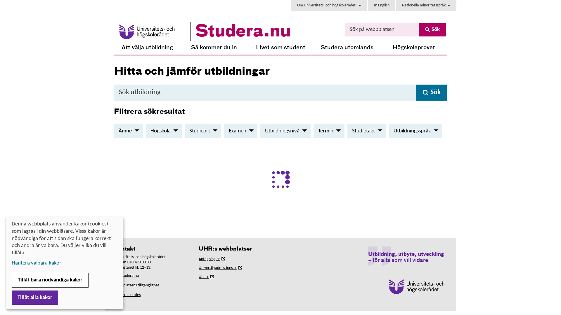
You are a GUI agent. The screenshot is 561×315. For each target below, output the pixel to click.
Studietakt (363, 131)
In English (381, 5)
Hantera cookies (127, 295)
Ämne (125, 131)
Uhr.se (212, 277)
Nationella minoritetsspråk (424, 5)
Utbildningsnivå (282, 131)
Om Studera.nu (126, 276)
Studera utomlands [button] (347, 47)
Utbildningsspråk (412, 131)
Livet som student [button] (280, 47)
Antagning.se (218, 260)
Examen (237, 131)
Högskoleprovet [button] (414, 47)
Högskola (160, 131)
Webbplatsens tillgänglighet (136, 285)
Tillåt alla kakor (35, 297)
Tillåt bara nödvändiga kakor (50, 280)
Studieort (199, 131)
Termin (325, 131)
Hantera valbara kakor (36, 263)
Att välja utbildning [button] (147, 47)
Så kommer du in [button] (214, 47)
